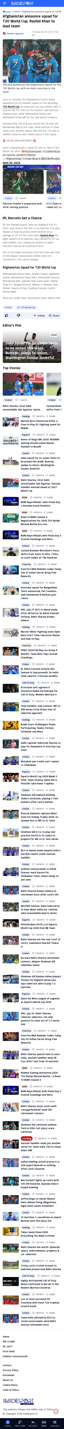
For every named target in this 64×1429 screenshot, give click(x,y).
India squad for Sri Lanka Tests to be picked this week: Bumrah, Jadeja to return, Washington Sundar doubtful (31, 350)
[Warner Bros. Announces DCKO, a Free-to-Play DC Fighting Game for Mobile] (11, 421)
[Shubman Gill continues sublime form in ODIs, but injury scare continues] (11, 1125)
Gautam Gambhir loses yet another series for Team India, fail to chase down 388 (41, 1147)
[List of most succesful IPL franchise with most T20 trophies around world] (11, 1300)
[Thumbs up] (6, 315)
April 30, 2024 (11, 162)
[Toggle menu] (5, 3)
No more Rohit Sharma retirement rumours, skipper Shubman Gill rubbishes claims (40, 961)
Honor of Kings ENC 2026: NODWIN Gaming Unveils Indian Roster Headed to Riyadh (40, 443)
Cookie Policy (10, 1385)
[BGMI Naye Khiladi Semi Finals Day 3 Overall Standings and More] (11, 534)
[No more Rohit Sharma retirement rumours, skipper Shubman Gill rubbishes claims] (11, 958)
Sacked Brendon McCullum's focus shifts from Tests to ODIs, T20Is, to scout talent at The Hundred (40, 554)
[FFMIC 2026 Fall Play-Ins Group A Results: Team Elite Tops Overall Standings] (11, 651)
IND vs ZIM (20, 1426)
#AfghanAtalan (32, 151)
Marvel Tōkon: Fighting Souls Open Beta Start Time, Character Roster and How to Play (40, 635)
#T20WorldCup (51, 151)
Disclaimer (9, 1375)
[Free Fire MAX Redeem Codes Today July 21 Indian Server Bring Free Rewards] (11, 569)
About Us (8, 1380)
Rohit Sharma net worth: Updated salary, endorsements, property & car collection (40, 1250)
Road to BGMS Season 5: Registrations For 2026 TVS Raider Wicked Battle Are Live (40, 520)
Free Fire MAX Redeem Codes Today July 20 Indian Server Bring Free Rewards (41, 1039)
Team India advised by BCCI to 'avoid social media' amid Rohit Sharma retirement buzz (38, 1321)
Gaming (26, 416)
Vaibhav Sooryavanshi (15, 1356)
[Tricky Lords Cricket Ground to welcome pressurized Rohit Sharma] (11, 1264)
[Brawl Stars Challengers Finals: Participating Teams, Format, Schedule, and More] (11, 725)
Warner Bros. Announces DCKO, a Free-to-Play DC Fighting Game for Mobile (40, 424)
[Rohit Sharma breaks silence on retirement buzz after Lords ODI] (11, 890)
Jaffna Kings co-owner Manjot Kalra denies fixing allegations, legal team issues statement (38, 1202)
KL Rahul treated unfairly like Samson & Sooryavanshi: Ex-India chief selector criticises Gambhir (39, 672)
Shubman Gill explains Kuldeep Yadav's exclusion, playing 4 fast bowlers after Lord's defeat (39, 798)
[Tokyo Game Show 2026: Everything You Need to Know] (11, 1231)
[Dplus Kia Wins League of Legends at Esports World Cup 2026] (11, 997)
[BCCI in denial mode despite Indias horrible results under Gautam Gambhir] (11, 851)
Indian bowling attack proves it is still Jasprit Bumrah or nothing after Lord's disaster (40, 1165)
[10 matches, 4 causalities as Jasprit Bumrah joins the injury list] (11, 1216)
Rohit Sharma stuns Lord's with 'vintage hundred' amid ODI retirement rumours (38, 1109)
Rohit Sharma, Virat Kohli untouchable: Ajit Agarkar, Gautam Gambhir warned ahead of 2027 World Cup (22, 407)
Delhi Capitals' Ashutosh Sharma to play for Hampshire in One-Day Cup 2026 (41, 746)
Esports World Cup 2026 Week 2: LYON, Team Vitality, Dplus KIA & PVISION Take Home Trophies (39, 780)
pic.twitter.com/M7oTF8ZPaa (19, 154)
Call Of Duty (28, 682)
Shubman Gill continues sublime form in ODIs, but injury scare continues (38, 1128)
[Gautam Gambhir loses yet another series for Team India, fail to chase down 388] (11, 1144)
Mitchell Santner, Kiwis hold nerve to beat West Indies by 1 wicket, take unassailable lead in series (40, 909)
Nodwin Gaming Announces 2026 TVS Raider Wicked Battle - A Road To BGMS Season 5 (40, 1076)
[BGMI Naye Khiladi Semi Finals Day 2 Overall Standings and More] (11, 1090)
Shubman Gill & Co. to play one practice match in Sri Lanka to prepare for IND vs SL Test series (39, 835)
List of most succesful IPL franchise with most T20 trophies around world (40, 1302)
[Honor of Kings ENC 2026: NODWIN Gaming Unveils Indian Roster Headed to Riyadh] (11, 440)
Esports (26, 434)
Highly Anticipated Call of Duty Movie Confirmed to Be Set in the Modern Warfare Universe (40, 1284)
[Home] (22, 3)
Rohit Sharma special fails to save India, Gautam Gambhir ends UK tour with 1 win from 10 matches (40, 1058)
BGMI (24, 497)
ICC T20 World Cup (26, 307)
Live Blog (26, 1138)
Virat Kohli (9, 1351)
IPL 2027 (7, 1346)
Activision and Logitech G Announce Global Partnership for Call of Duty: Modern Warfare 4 (39, 691)
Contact (7, 1365)
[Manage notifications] (56, 1411)
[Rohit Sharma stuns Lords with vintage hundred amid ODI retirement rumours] (11, 1107)
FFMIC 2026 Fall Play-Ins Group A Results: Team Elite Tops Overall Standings (39, 654)
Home (6, 1336)
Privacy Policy (10, 1370)
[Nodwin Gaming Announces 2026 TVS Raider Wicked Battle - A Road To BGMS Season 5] (11, 1073)
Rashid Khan (47, 235)
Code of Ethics (11, 1389)
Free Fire (26, 564)
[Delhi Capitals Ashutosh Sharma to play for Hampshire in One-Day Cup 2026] (11, 743)
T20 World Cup (11, 106)
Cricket (8, 198)
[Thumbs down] (18, 315)
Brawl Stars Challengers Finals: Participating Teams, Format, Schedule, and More (38, 728)
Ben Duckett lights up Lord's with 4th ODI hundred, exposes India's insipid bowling (40, 1184)
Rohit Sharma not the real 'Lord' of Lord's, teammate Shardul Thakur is (40, 943)
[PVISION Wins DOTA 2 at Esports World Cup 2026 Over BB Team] (11, 923)
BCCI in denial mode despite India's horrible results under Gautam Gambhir (40, 854)
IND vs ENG (9, 1341)
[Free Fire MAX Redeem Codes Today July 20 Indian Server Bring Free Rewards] (11, 1036)
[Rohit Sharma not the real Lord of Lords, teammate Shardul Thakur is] (11, 940)
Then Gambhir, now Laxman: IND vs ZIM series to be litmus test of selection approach (40, 709)
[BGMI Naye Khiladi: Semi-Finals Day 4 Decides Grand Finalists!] (11, 501)
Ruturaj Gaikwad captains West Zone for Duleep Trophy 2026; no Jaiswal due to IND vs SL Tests (39, 817)
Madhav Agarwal (15, 33)
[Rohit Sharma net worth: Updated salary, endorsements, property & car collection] (11, 1248)
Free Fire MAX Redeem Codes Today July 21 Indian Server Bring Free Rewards (41, 572)
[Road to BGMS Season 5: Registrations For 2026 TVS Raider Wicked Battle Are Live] (11, 518)
